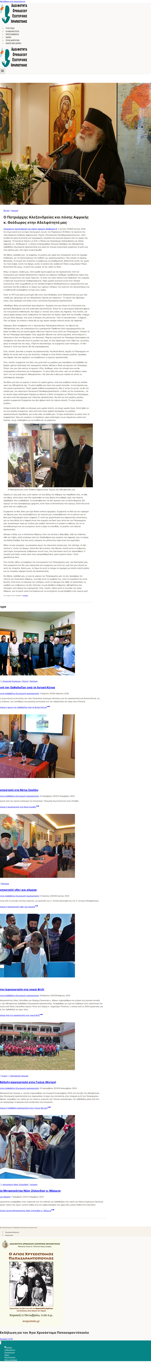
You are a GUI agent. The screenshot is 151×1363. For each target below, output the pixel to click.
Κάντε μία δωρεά (13, 43)
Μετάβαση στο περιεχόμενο (12, 1)
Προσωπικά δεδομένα (12, 1232)
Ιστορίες (33, 1184)
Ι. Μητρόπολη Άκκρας (18, 1076)
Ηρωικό (14, 210)
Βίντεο (6, 210)
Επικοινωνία (9, 1235)
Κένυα (25, 681)
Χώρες (8, 37)
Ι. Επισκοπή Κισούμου (11, 681)
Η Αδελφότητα (12, 31)
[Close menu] (0, 1342)
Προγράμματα (12, 34)
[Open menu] (2, 71)
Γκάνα (4, 1076)
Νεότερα (34, 681)
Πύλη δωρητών (12, 40)
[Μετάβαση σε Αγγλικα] (10, 28)
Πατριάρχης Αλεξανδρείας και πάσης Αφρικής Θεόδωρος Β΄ (30, 229)
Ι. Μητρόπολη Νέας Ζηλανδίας (15, 1184)
